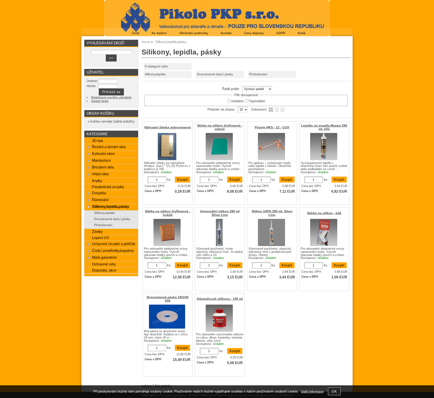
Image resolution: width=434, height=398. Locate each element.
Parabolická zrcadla (108, 187)
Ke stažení (159, 33)
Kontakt (226, 33)
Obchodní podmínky (193, 33)
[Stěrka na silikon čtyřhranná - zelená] (219, 146)
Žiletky (97, 232)
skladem (237, 101)
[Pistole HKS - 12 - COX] (271, 146)
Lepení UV (100, 238)
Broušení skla (103, 167)
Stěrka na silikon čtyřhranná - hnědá (167, 213)
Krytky (97, 181)
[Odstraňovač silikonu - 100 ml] (219, 318)
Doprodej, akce (104, 270)
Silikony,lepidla (155, 74)
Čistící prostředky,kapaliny (113, 251)
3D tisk (97, 141)
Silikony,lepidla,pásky (110, 206)
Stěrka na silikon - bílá (324, 213)
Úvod (135, 33)
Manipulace (101, 160)
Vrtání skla (100, 174)
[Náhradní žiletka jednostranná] (167, 146)
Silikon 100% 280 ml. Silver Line (272, 213)
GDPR (280, 33)
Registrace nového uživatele (111, 97)
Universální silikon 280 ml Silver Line (220, 213)
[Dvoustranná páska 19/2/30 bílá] (167, 317)
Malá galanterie (104, 257)
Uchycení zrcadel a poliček (113, 244)
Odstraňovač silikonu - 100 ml (220, 299)
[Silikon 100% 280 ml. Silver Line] (271, 232)
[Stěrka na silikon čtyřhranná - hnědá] (167, 232)
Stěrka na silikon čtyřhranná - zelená (220, 127)
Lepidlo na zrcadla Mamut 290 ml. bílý (324, 127)
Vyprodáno (257, 101)
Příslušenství (258, 74)
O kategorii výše (156, 66)
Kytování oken (103, 154)
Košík (302, 33)
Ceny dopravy (254, 33)
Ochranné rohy (104, 264)
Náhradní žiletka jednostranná (167, 127)
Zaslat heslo (99, 101)
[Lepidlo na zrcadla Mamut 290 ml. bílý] (323, 146)
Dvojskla (99, 193)
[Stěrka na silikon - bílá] (323, 232)
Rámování (100, 200)
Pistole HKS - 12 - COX (272, 127)
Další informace (312, 391)
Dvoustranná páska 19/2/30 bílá (168, 299)
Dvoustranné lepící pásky (215, 74)
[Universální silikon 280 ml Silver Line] (219, 232)
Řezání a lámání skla (109, 147)
